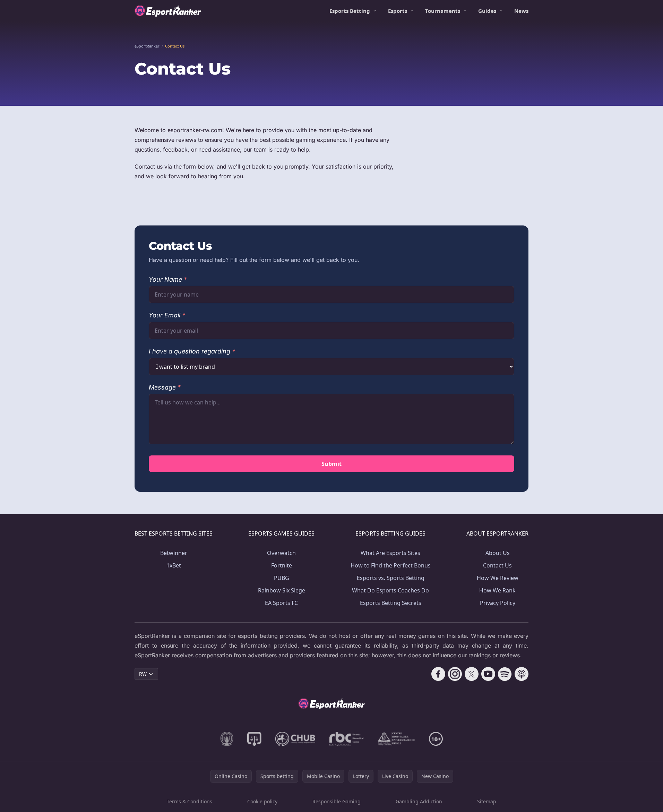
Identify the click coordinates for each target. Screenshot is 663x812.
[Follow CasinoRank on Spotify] (505, 674)
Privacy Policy (497, 603)
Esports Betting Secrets (390, 603)
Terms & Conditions (189, 801)
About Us (497, 553)
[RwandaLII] (254, 739)
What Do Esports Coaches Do (390, 590)
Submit (331, 464)
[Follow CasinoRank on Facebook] (438, 674)
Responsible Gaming (336, 801)
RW (143, 673)
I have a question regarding (192, 351)
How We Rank (497, 590)
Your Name (168, 279)
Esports (397, 10)
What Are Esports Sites (390, 553)
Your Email (167, 315)
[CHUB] (295, 739)
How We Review (497, 578)
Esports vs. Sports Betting (390, 578)
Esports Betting (349, 10)
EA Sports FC (281, 603)
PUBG (281, 578)
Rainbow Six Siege (281, 590)
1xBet (173, 565)
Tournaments (442, 10)
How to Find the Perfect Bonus (391, 565)
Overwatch (281, 553)
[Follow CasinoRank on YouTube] (488, 674)
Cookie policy (262, 801)
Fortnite (281, 565)
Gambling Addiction (419, 801)
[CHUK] (396, 739)
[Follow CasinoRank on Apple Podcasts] (521, 674)
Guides (487, 10)
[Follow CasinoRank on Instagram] (455, 674)
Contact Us (497, 565)
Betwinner (173, 553)
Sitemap (486, 801)
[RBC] (346, 739)
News (521, 10)
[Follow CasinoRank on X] (472, 674)
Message (165, 387)
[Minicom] (227, 739)
